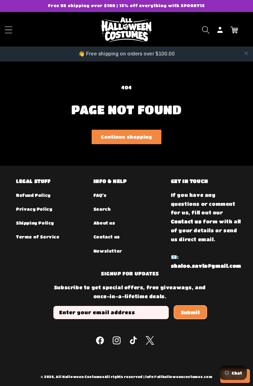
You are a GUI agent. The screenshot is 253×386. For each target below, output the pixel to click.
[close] (246, 53)
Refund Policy (33, 195)
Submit (190, 312)
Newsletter (107, 250)
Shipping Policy (35, 222)
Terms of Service (38, 236)
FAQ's (100, 195)
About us (104, 222)
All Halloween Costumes (80, 377)
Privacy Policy (34, 208)
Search (102, 208)
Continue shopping (126, 137)
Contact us (106, 236)
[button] (206, 30)
